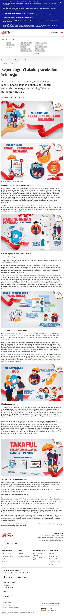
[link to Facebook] (11, 97)
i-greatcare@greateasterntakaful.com (51, 540)
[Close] (60, 2)
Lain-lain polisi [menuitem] (5, 610)
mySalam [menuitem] (52, 553)
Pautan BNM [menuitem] (53, 559)
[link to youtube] (16, 543)
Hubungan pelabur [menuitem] (8, 556)
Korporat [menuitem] (20, 553)
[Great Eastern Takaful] (5, 32)
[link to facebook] (4, 543)
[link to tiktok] (12, 543)
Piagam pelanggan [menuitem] (6, 605)
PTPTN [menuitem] (51, 564)
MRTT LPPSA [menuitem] (53, 556)
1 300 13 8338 (58, 537)
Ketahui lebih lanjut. (39, 26)
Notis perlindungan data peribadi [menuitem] (10, 607)
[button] (62, 32)
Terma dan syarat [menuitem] (6, 602)
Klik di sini (5, 3)
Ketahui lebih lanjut (7, 11)
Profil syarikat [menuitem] (6, 553)
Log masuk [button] (55, 32)
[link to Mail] (23, 97)
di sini (31, 17)
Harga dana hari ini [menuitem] (55, 562)
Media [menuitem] (4, 559)
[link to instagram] (8, 543)
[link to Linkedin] (19, 97)
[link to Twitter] (15, 97)
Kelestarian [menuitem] (5, 562)
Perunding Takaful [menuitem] (23, 556)
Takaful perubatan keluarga (50, 524)
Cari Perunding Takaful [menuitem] (37, 554)
